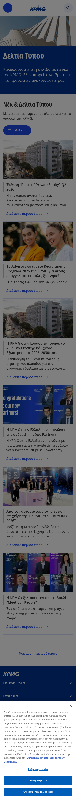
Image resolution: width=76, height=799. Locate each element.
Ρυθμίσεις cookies (38, 769)
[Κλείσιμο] (71, 706)
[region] (38, 750)
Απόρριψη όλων (38, 780)
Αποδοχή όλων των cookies (38, 791)
